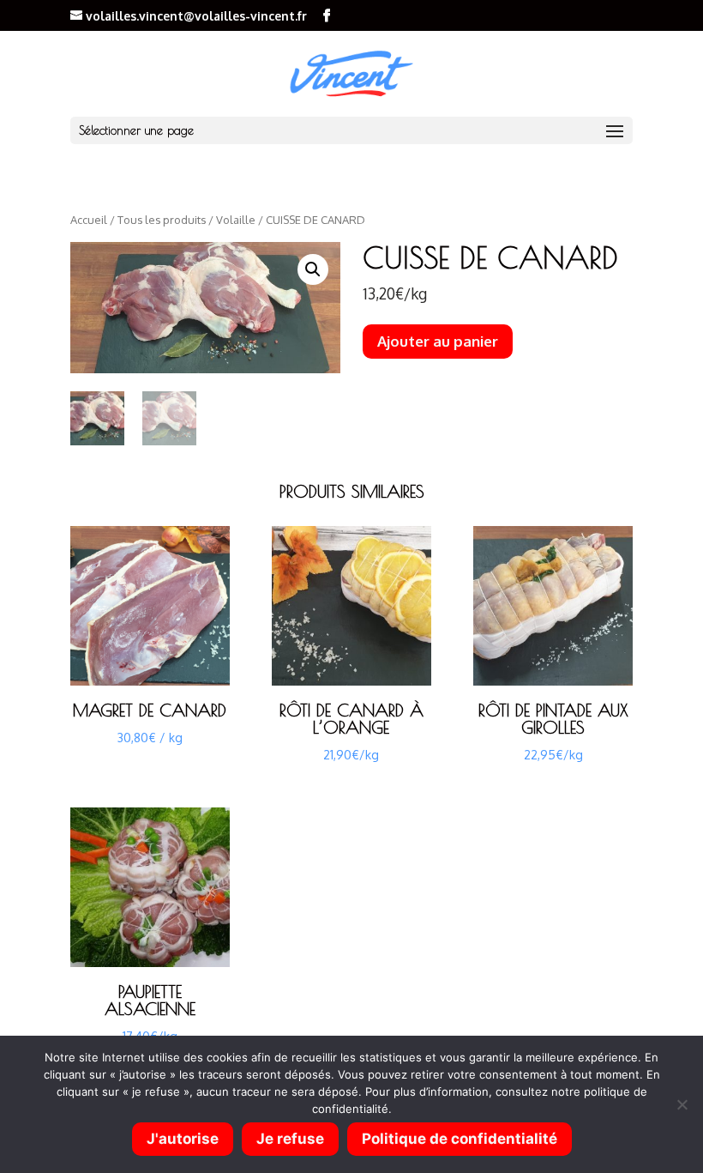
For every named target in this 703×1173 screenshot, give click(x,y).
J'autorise (183, 1138)
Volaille (235, 220)
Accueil (88, 220)
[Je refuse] (681, 1104)
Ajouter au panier (437, 341)
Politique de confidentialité (459, 1138)
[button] (312, 269)
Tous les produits (161, 220)
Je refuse (290, 1138)
